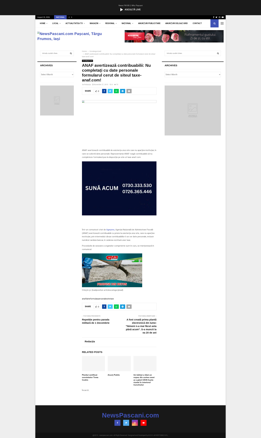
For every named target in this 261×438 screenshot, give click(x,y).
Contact (197, 23)
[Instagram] (135, 423)
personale (102, 299)
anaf (84, 299)
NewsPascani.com (130, 415)
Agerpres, (110, 229)
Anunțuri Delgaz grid (176, 23)
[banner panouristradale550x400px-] (119, 215)
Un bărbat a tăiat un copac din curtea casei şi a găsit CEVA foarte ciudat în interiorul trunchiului (144, 380)
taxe (112, 299)
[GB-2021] (112, 286)
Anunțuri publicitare (149, 23)
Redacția (87, 85)
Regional (110, 23)
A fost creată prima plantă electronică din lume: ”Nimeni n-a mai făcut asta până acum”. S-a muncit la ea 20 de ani (141, 326)
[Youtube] (144, 423)
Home (42, 23)
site (108, 299)
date (88, 299)
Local (55, 23)
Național (126, 23)
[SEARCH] (71, 53)
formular (94, 299)
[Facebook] (117, 423)
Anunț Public (114, 375)
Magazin (94, 23)
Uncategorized (87, 60)
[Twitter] (126, 423)
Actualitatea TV (74, 23)
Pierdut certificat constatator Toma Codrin (90, 377)
